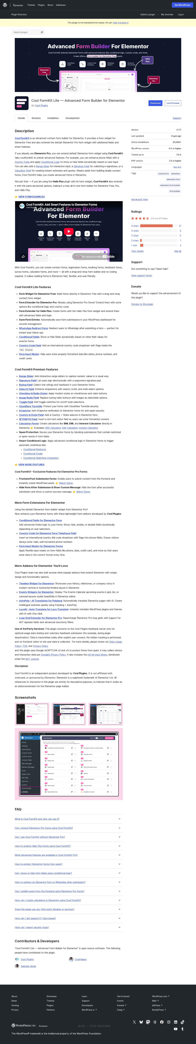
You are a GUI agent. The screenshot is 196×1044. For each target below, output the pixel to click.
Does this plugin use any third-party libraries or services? (44, 909)
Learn (84, 996)
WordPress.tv (89, 1010)
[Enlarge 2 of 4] (82, 706)
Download (155, 103)
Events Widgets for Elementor (36, 592)
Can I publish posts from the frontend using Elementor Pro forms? (49, 891)
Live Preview (173, 103)
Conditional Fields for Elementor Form (40, 520)
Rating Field (25, 384)
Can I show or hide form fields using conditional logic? (43, 873)
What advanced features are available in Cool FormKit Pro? (46, 855)
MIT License (32, 659)
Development (73, 118)
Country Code (22, 162)
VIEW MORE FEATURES (31, 464)
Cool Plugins (41, 105)
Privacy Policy (40, 646)
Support (177, 118)
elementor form (173, 179)
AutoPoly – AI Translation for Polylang (40, 600)
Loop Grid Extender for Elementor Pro (40, 617)
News (14, 1001)
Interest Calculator (88, 427)
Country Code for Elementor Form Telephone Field (47, 533)
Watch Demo (66, 483)
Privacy (15, 1010)
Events (120, 1001)
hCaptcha (24, 410)
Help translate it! (121, 22)
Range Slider (42, 166)
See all (177, 251)
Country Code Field (30, 345)
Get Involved (123, 996)
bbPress (157, 1005)
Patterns (51, 1010)
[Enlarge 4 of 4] (119, 731)
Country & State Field (31, 414)
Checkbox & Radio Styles (33, 393)
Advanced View (139, 199)
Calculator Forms (29, 423)
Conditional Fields (29, 336)
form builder (175, 191)
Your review (137, 251)
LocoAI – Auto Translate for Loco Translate (43, 609)
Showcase (52, 996)
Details (21, 118)
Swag (121, 1010)
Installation (53, 118)
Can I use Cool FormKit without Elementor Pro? (40, 837)
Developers (87, 1005)
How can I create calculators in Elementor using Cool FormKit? (48, 900)
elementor (175, 174)
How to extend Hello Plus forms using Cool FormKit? (43, 846)
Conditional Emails (33, 453)
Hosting (15, 1005)
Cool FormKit (22, 138)
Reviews (36, 118)
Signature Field (81, 166)
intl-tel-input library (97, 654)
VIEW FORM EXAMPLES (31, 196)
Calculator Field (23, 170)
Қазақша (43, 1026)
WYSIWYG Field (28, 419)
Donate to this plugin (142, 304)
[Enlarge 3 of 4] (119, 706)
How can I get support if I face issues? (35, 918)
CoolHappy (81, 959)
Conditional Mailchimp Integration (41, 458)
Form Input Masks (29, 354)
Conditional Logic (50, 162)
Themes (50, 1001)
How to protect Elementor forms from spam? (38, 864)
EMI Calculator (69, 427)
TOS (24, 646)
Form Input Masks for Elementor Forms (41, 546)
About (14, 996)
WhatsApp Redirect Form (33, 328)
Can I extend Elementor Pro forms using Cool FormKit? (44, 828)
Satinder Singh (28, 966)
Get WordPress (182, 5)
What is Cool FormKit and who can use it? (37, 819)
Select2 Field (26, 389)
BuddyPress (159, 1010)
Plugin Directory (19, 14)
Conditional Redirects (34, 449)
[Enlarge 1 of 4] (45, 706)
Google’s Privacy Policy (53, 654)
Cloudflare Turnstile (30, 406)
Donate (122, 1005)
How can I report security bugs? (32, 927)
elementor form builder (170, 185)
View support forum (141, 275)
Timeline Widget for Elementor (36, 583)
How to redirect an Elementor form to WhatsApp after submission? (50, 882)
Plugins (50, 1005)
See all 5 (177, 167)
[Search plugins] (42, 32)
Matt (155, 1001)
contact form (163, 174)
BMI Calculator (53, 427)
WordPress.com (161, 996)
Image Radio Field (29, 397)
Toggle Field (26, 402)
